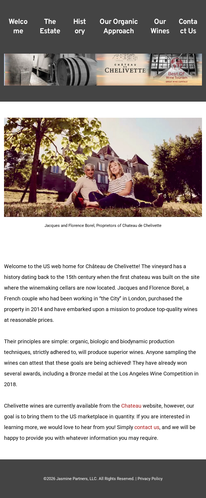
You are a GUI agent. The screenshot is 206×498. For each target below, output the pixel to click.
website (151, 406)
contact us (146, 427)
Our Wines (159, 26)
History (79, 26)
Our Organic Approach (119, 26)
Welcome (18, 26)
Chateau (131, 406)
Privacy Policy (150, 478)
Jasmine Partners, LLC (76, 478)
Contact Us (188, 26)
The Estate (50, 26)
